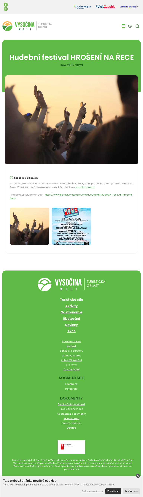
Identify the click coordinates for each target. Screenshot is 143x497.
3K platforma (71, 418)
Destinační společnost (71, 404)
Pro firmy (71, 365)
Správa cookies (71, 341)
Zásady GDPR (71, 369)
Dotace (71, 428)
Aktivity (71, 306)
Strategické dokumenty (71, 414)
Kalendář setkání (71, 360)
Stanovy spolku (71, 355)
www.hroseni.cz (85, 187)
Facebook (71, 384)
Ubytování (71, 318)
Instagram (71, 389)
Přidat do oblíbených (26, 177)
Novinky (71, 325)
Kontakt (71, 346)
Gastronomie (71, 312)
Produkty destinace (71, 409)
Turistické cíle (71, 299)
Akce (71, 331)
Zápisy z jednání (71, 423)
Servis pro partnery (71, 351)
